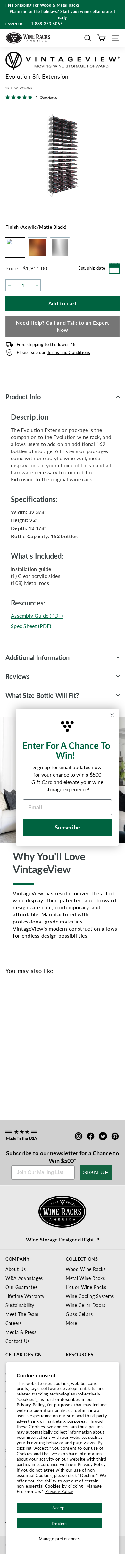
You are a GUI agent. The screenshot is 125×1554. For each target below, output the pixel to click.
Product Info (23, 396)
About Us (15, 1269)
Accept (59, 1508)
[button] (87, 38)
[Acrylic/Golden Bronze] (23, 1042)
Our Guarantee (21, 1287)
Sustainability (19, 1305)
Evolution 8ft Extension (32, 1063)
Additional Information (37, 657)
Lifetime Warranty (25, 1296)
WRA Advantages (24, 1278)
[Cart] (101, 38)
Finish (35, 227)
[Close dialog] (112, 715)
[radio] (13, 247)
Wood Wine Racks (86, 1269)
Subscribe (19, 1153)
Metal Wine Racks (85, 1278)
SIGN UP (96, 1172)
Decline (59, 1523)
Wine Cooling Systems (90, 1296)
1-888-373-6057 (47, 24)
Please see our (53, 352)
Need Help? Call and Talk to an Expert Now (62, 326)
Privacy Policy (59, 1491)
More (71, 1323)
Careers (13, 1323)
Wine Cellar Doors (85, 1305)
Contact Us (17, 1341)
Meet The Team (21, 1314)
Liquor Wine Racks (86, 1287)
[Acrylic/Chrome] (34, 1042)
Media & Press (20, 1332)
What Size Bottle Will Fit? (42, 695)
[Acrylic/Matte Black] (12, 1042)
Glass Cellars (79, 1314)
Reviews (17, 676)
